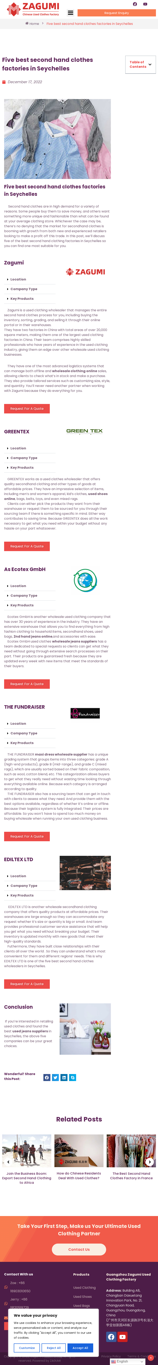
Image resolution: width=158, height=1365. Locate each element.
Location (18, 279)
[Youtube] (145, 4)
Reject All (54, 1348)
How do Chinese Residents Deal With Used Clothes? (79, 1175)
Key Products (22, 298)
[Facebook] (135, 4)
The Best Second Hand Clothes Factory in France (131, 1175)
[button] (30, 279)
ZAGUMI (55, 1361)
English (122, 1361)
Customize (27, 1348)
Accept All (80, 1348)
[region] (53, 1333)
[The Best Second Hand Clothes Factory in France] (131, 1150)
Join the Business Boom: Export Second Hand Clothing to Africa (26, 1178)
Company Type (23, 289)
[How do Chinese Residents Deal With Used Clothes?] (78, 1150)
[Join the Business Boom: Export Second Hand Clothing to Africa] (26, 1150)
